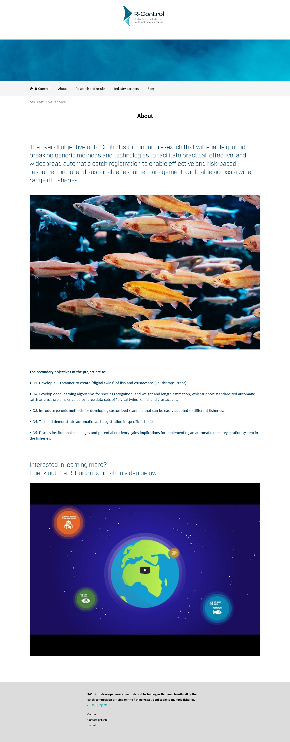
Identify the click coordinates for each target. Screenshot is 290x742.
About (62, 101)
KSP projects (99, 705)
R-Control (51, 101)
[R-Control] (145, 16)
